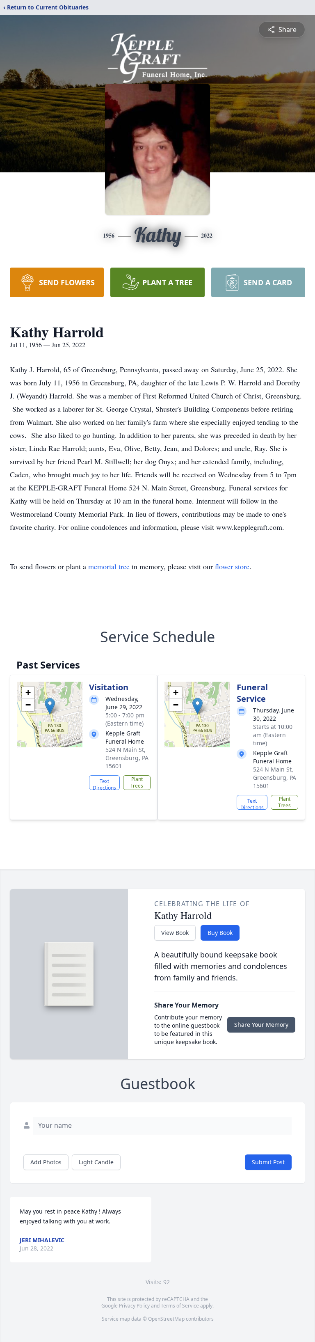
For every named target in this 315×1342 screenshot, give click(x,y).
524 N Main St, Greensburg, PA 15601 (126, 758)
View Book (175, 933)
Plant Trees (136, 782)
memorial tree (109, 566)
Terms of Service (180, 1305)
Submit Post (268, 1162)
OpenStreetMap (166, 1318)
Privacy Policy (134, 1305)
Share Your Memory (261, 1024)
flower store (232, 566)
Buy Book (220, 933)
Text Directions (104, 784)
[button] (50, 706)
